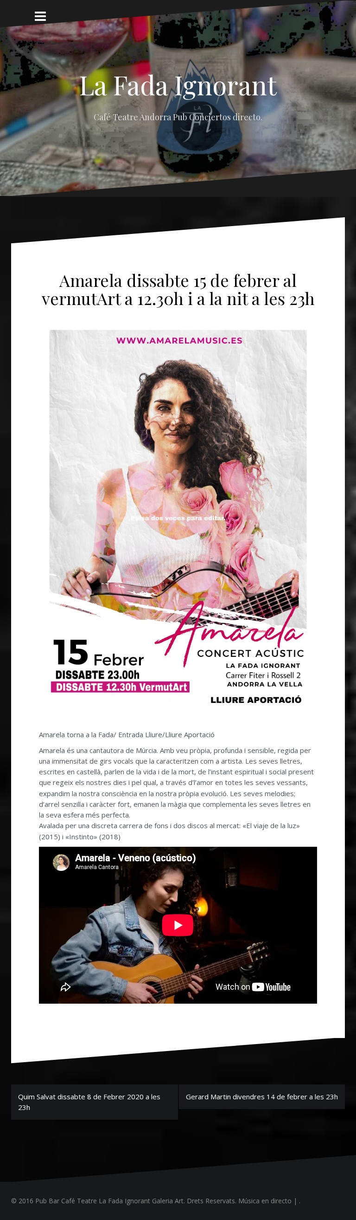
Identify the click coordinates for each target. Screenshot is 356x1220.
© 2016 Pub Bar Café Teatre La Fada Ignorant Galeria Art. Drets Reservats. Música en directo (151, 1200)
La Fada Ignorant (178, 84)
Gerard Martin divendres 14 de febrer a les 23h (262, 1096)
